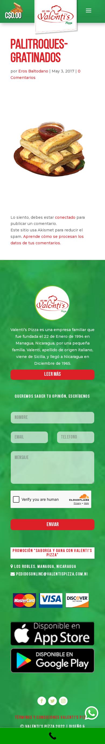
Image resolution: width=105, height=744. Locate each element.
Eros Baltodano (33, 71)
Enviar (53, 524)
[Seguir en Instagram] (63, 701)
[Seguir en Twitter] (52, 701)
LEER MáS (52, 374)
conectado (65, 217)
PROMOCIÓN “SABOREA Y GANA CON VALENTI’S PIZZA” (52, 553)
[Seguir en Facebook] (41, 701)
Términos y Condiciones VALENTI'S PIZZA (52, 717)
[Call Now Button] (52, 736)
